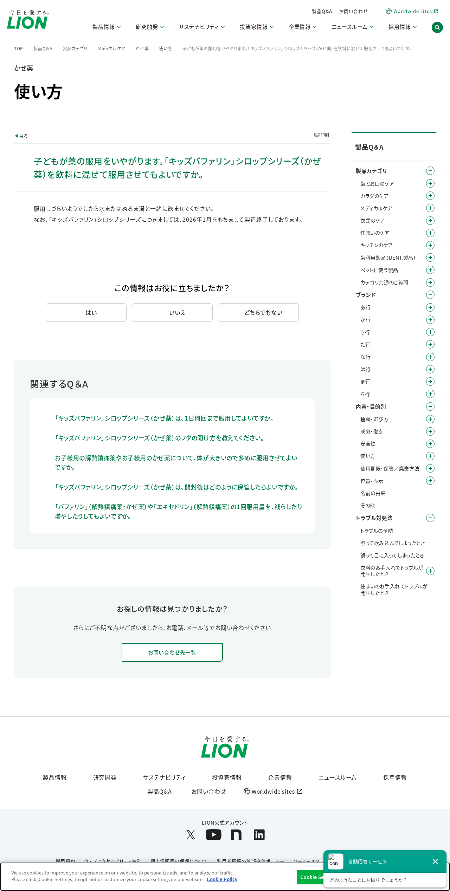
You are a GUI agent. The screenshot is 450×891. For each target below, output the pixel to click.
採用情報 (395, 777)
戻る (23, 136)
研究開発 (105, 777)
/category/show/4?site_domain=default (430, 171)
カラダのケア (374, 196)
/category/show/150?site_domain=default (430, 208)
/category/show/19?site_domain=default (430, 332)
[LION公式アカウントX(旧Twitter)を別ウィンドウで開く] (191, 834)
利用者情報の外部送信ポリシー (250, 861)
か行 (365, 319)
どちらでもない (263, 312)
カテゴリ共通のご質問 (384, 282)
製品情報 (55, 777)
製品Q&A (322, 11)
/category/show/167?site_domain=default (430, 518)
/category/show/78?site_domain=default (430, 468)
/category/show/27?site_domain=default (430, 357)
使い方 (165, 48)
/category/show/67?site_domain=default (430, 444)
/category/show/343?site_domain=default (430, 282)
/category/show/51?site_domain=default (430, 456)
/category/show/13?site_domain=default (430, 320)
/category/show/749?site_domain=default (430, 257)
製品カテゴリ (75, 48)
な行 (365, 356)
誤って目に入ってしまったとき (392, 555)
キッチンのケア (376, 245)
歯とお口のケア (377, 183)
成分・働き (371, 431)
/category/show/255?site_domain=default (430, 233)
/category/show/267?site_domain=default (430, 245)
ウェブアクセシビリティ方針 (112, 861)
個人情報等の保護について (179, 861)
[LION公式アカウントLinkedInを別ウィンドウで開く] (259, 834)
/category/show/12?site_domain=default (430, 295)
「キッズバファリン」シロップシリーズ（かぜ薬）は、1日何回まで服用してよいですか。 (164, 418)
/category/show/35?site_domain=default (430, 307)
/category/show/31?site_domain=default (430, 394)
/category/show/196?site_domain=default (430, 369)
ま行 (365, 381)
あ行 (365, 307)
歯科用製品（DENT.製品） (388, 257)
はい (91, 312)
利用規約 (65, 861)
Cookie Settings (319, 877)
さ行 (365, 332)
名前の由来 (373, 493)
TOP (18, 48)
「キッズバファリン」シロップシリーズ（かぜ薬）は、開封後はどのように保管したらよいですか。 (176, 486)
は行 (365, 369)
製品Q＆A (42, 48)
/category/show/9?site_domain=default (430, 419)
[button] (437, 27)
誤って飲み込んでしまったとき (392, 543)
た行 (365, 344)
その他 (367, 505)
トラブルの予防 (376, 530)
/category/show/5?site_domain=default (430, 183)
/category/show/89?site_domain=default (430, 480)
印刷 (325, 135)
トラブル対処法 (374, 517)
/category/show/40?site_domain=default (430, 431)
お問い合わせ (353, 11)
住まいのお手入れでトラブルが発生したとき (394, 589)
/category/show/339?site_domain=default (430, 381)
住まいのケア (375, 232)
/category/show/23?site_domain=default (430, 344)
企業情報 (280, 777)
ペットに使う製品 (379, 270)
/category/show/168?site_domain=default (430, 571)
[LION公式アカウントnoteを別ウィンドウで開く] (236, 834)
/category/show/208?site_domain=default (430, 220)
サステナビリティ (164, 777)
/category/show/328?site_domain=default (430, 270)
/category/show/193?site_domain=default (430, 195)
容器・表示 (372, 480)
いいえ (177, 312)
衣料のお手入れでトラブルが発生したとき (391, 570)
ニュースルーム (338, 777)
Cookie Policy (222, 879)
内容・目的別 (371, 406)
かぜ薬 (142, 48)
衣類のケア (372, 220)
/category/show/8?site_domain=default (430, 406)
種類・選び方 (374, 419)
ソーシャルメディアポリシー (322, 861)
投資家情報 (227, 777)
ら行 (365, 394)
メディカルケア (111, 48)
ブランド (366, 294)
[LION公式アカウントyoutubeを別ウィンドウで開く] (213, 834)
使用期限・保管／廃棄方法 (389, 468)
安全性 (368, 443)
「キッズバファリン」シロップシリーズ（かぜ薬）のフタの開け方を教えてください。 (159, 437)
